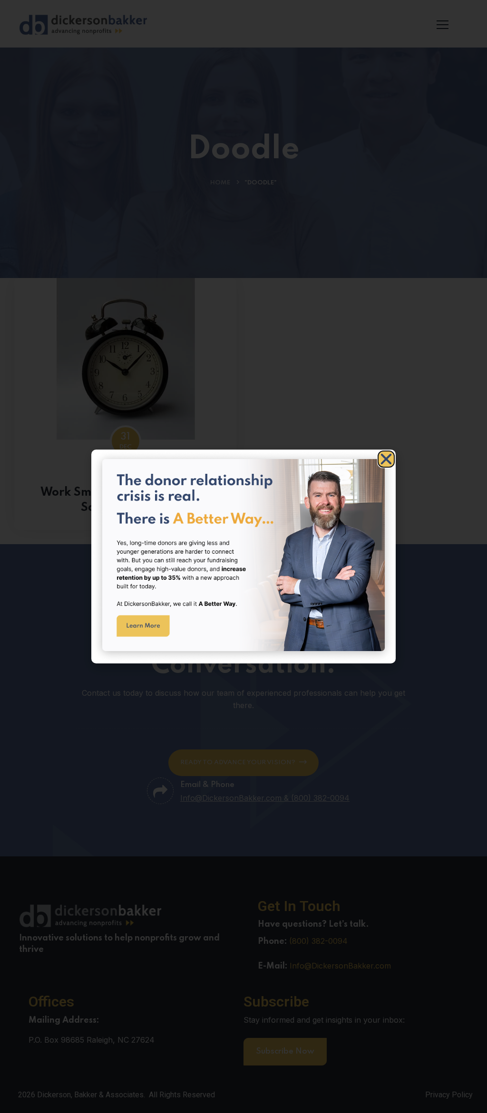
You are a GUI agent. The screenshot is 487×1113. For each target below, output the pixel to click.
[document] (243, 556)
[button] (386, 459)
